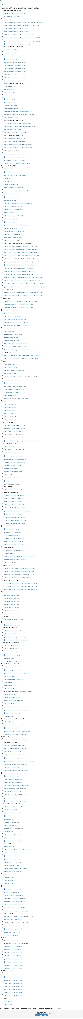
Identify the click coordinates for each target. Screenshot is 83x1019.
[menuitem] (1, 3)
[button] (1, 1)
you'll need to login (47, 1013)
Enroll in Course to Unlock (41, 1015)
